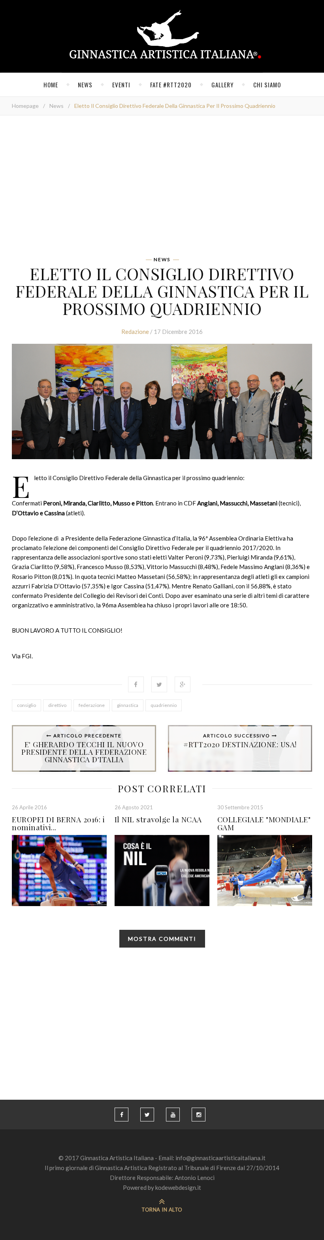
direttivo (57, 705)
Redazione (135, 331)
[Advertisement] (162, 188)
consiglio (26, 705)
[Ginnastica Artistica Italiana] (162, 36)
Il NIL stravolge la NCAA (158, 819)
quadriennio (164, 705)
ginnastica (127, 705)
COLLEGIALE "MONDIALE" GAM (264, 823)
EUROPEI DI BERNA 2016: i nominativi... (58, 823)
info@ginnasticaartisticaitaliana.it (220, 1157)
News (85, 84)
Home (50, 84)
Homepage (25, 105)
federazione (92, 705)
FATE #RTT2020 (171, 84)
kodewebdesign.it (178, 1187)
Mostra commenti (162, 938)
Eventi (121, 84)
